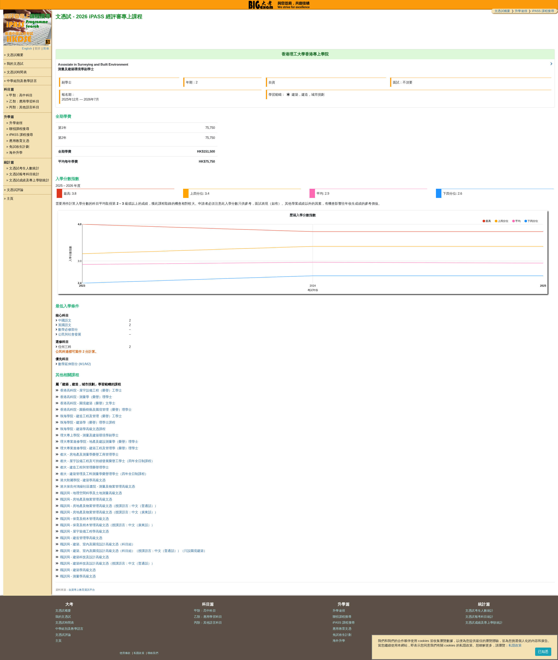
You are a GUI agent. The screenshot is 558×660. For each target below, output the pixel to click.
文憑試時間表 (17, 72)
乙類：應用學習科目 (24, 101)
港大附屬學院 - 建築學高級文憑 (82, 480)
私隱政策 (515, 645)
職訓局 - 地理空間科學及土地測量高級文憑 (91, 493)
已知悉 (543, 651)
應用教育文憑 (19, 141)
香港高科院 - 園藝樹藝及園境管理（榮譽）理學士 (96, 409)
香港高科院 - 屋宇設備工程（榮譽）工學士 (91, 390)
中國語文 (64, 320)
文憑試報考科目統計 (24, 174)
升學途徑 (521, 11)
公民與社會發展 (69, 334)
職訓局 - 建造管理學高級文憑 (81, 538)
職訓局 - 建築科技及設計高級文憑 (84, 557)
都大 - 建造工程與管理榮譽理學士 (84, 467)
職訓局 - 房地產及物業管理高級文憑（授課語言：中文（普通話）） (109, 506)
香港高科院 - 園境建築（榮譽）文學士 (87, 403)
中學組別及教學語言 (22, 81)
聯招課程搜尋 (19, 129)
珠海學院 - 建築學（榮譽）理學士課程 (87, 422)
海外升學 (15, 152)
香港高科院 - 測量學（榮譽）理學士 (86, 397)
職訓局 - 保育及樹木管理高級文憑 (84, 519)
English (27, 48)
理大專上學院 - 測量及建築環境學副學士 (89, 435)
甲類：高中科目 (20, 95)
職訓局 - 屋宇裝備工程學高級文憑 (84, 531)
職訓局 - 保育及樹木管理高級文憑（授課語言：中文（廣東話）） (107, 525)
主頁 (10, 198)
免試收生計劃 (19, 146)
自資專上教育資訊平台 (82, 589)
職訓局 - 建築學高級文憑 (78, 570)
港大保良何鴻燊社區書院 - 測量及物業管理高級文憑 (97, 486)
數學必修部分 (68, 329)
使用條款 (125, 653)
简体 (46, 48)
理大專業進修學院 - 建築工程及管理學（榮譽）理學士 (99, 448)
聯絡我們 (153, 653)
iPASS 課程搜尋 (543, 11)
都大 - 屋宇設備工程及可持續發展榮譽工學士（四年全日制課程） (107, 461)
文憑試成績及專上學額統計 (29, 180)
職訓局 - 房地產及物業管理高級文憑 (86, 499)
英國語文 (64, 325)
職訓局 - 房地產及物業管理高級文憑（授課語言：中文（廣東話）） (109, 512)
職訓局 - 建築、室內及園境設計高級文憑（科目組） (97, 544)
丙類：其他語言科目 (24, 107)
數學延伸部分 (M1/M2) (74, 364)
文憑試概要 (502, 11)
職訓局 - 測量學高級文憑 (78, 576)
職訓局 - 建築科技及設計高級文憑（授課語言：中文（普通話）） (107, 563)
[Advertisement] (27, 245)
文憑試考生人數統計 (24, 168)
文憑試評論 (15, 190)
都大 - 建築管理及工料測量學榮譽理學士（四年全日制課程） (104, 474)
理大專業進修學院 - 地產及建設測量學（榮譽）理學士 (99, 441)
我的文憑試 (15, 63)
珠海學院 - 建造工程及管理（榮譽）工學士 (91, 416)
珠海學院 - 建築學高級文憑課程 (82, 429)
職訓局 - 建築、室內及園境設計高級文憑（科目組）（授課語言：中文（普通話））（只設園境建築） (133, 551)
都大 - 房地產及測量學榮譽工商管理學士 (89, 454)
